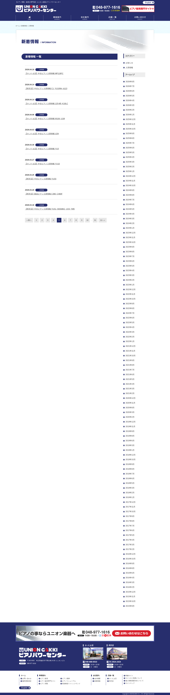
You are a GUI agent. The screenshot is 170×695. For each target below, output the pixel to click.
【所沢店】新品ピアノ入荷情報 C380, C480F (43, 194)
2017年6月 (130, 530)
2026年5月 (130, 96)
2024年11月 (130, 181)
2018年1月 (130, 497)
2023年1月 (130, 285)
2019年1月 (130, 450)
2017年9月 (130, 516)
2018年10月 (131, 459)
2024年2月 (130, 223)
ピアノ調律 (66, 678)
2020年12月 (131, 398)
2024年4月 (130, 214)
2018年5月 (130, 483)
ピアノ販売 (44, 678)
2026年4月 (130, 100)
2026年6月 (130, 91)
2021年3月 (130, 389)
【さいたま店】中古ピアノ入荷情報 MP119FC (44, 73)
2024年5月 (130, 209)
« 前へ (29, 220)
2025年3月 (130, 162)
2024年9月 (130, 190)
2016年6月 (130, 573)
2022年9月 (130, 304)
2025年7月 (130, 143)
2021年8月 (130, 365)
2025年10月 (131, 129)
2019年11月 (130, 426)
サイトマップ (129, 683)
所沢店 (111, 681)
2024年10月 (131, 185)
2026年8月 (130, 82)
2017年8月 (130, 521)
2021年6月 (130, 374)
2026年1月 (130, 115)
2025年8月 (130, 138)
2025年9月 (130, 133)
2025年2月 (130, 167)
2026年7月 (130, 86)
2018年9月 (130, 464)
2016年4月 (130, 578)
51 (95, 220)
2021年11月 (130, 351)
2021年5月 (130, 379)
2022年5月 (130, 322)
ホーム (23, 675)
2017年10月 (131, 511)
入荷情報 (41, 69)
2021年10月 (131, 356)
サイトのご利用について (133, 678)
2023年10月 (131, 242)
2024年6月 (130, 204)
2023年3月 (130, 275)
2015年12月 (131, 592)
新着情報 (97, 681)
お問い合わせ (140, 18)
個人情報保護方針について (134, 681)
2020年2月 (130, 417)
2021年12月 (131, 346)
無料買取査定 (26, 681)
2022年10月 (131, 299)
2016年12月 (131, 554)
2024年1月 (130, 228)
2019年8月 (130, 436)
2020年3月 (130, 412)
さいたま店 (113, 678)
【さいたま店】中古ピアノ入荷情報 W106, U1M (45, 119)
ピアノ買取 (44, 683)
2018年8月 (130, 469)
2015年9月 (130, 606)
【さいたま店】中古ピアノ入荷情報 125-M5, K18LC (46, 104)
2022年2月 (130, 337)
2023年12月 (131, 233)
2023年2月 (130, 280)
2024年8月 (130, 195)
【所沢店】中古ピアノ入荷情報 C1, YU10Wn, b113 (46, 89)
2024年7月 (130, 200)
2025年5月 (130, 152)
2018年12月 (131, 455)
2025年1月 (130, 171)
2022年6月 (130, 318)
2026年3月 (130, 105)
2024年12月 (131, 176)
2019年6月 (130, 441)
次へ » (102, 220)
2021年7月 (130, 370)
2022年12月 (131, 289)
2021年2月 (130, 393)
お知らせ (129, 63)
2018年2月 (130, 493)
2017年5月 (130, 535)
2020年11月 (130, 403)
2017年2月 (130, 549)
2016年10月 (131, 559)
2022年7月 (130, 313)
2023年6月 (130, 261)
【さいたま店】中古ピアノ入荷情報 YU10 (42, 164)
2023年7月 (130, 256)
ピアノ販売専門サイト (48, 681)
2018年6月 (130, 478)
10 (87, 220)
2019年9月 (130, 431)
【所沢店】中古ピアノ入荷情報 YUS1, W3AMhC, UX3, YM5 (50, 209)
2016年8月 (130, 568)
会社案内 (85, 18)
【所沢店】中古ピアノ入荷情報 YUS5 (40, 179)
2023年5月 (130, 266)
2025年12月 (131, 119)
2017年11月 (130, 507)
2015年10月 (131, 601)
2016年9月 (130, 563)
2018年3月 (130, 488)
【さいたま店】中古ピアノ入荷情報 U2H (42, 134)
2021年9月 (130, 360)
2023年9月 (130, 247)
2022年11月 (130, 294)
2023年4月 (130, 270)
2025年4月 (130, 157)
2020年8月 (130, 408)
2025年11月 (130, 124)
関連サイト (129, 675)
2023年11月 (130, 237)
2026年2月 (130, 110)
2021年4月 (130, 384)
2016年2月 (130, 587)
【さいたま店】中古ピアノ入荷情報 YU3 (42, 149)
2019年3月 (130, 445)
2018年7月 (130, 474)
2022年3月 (130, 332)
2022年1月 (130, 341)
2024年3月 (130, 219)
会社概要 (97, 678)
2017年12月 (131, 502)
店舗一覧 (112, 18)
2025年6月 (130, 148)
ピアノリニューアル (69, 681)
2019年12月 (131, 422)
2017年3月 (130, 545)
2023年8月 (130, 252)
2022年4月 (130, 327)
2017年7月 (130, 526)
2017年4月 (130, 540)
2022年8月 (130, 308)
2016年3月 (130, 582)
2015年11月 (130, 596)
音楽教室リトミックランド (71, 683)
